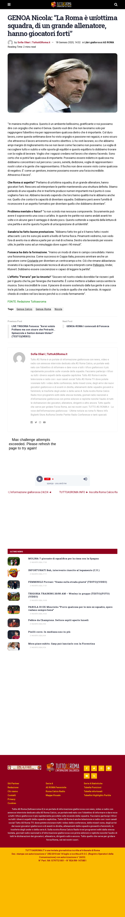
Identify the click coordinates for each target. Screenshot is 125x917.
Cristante (32, 260)
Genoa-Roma (43, 309)
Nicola (58, 309)
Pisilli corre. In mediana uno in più (49, 631)
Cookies (12, 803)
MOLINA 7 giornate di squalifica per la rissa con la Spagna (63, 558)
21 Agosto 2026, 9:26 (38, 647)
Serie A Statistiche (93, 783)
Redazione (13, 787)
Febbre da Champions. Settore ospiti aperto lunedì (58, 620)
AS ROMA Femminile (56, 787)
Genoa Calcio (24, 309)
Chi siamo (13, 791)
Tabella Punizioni (92, 787)
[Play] (40, 479)
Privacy (11, 799)
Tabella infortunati (93, 791)
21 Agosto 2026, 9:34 (38, 635)
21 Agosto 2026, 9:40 (38, 624)
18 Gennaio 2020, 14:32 (68, 42)
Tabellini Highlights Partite (97, 795)
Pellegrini (98, 265)
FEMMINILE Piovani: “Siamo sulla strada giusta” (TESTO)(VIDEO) (67, 581)
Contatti (12, 795)
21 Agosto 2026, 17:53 (38, 562)
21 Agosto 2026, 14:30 (38, 600)
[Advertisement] (62, 521)
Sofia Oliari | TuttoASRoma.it (34, 42)
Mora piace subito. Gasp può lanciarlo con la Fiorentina (61, 643)
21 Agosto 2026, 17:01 (38, 586)
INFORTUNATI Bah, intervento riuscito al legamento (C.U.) (64, 570)
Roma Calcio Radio (55, 791)
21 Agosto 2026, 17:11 (38, 574)
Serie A (49, 783)
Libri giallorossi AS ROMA (99, 42)
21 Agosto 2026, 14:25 (38, 614)
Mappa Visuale (53, 795)
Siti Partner (13, 783)
